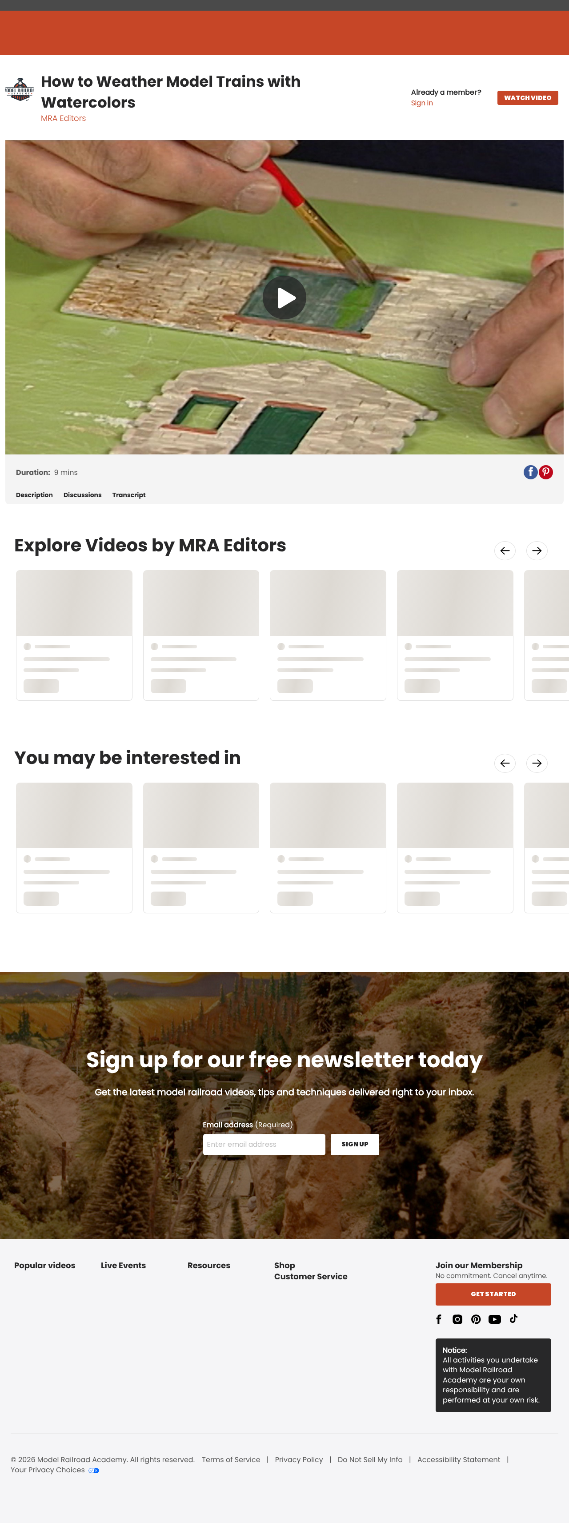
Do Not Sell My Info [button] (370, 1460)
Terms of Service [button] (231, 1460)
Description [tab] (34, 495)
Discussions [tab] (83, 495)
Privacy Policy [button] (299, 1460)
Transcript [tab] (129, 495)
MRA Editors (63, 118)
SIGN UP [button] (355, 1144)
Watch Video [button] (528, 97)
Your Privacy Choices (48, 1470)
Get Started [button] (493, 1294)
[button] (446, 97)
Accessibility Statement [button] (459, 1460)
